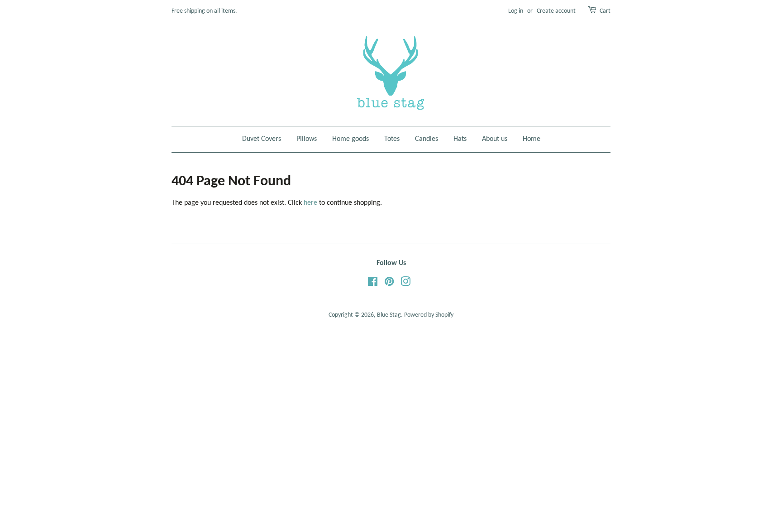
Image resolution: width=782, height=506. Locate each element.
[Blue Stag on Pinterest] (389, 284)
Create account (556, 11)
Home (531, 139)
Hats (460, 139)
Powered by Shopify (428, 315)
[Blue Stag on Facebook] (372, 284)
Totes (392, 139)
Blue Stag (389, 315)
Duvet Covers (261, 139)
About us (494, 139)
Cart (605, 11)
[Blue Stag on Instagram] (405, 284)
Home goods (350, 139)
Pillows (306, 139)
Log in (515, 11)
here (310, 203)
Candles (426, 139)
